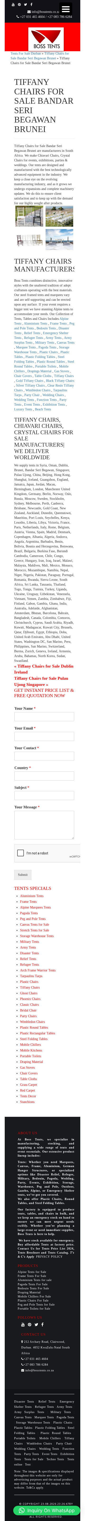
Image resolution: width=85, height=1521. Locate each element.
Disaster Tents (29, 953)
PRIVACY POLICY (49, 1256)
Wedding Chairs (53, 395)
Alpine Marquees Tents (35, 907)
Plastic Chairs (49, 352)
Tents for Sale (33, 1459)
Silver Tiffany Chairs (31, 385)
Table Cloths (43, 376)
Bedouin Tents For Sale (33, 1288)
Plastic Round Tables (51, 361)
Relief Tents (32, 333)
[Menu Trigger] (65, 8)
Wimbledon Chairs (38, 390)
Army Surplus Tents (30, 1412)
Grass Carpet (28, 1085)
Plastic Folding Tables (41, 357)
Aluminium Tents (36, 323)
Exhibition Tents (54, 404)
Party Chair (32, 395)
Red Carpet (27, 1090)
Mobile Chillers (30, 1044)
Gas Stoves (62, 371)
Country (22, 768)
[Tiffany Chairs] (29, 216)
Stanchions (27, 1102)
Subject (21, 788)
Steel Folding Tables (33, 1039)
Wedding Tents (24, 400)
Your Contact (26, 748)
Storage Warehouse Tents (37, 936)
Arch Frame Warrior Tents (37, 970)
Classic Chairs (29, 1004)
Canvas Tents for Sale (34, 924)
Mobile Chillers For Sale (34, 1296)
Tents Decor (28, 1096)
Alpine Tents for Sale (32, 1272)
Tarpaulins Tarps (31, 976)
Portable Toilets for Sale (34, 1308)
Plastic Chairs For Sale (33, 1300)
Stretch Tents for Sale (34, 930)
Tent (28, 1464)
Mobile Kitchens (31, 1050)
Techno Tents (55, 1459)
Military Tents (45, 342)
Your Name (25, 708)
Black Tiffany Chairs (60, 381)
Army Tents (54, 338)
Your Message (27, 807)
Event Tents (32, 404)
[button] (46, 1510)
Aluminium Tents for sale (35, 1280)
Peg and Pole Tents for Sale (36, 1304)
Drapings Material (39, 371)
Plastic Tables (24, 1427)
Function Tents (47, 400)
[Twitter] (25, 4)
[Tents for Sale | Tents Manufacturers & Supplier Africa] (46, 39)
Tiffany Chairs (64, 376)
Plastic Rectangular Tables (37, 1033)
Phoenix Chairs (30, 999)
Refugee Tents (34, 338)
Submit (23, 875)
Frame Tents (59, 323)
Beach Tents (43, 409)
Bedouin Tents (47, 328)
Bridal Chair (28, 1010)
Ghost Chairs (28, 993)
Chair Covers (23, 376)
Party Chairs (28, 1016)
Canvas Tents (65, 342)
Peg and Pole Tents (33, 919)
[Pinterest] (19, 4)
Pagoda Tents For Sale (33, 1284)
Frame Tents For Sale (32, 1276)
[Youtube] (13, 4)
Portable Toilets (46, 366)
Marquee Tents (26, 347)
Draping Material (31, 1062)
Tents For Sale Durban (26, 53)
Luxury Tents (23, 409)
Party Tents (32, 1454)
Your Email (25, 728)
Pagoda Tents (47, 347)
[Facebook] (31, 4)
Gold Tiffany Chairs (30, 381)
